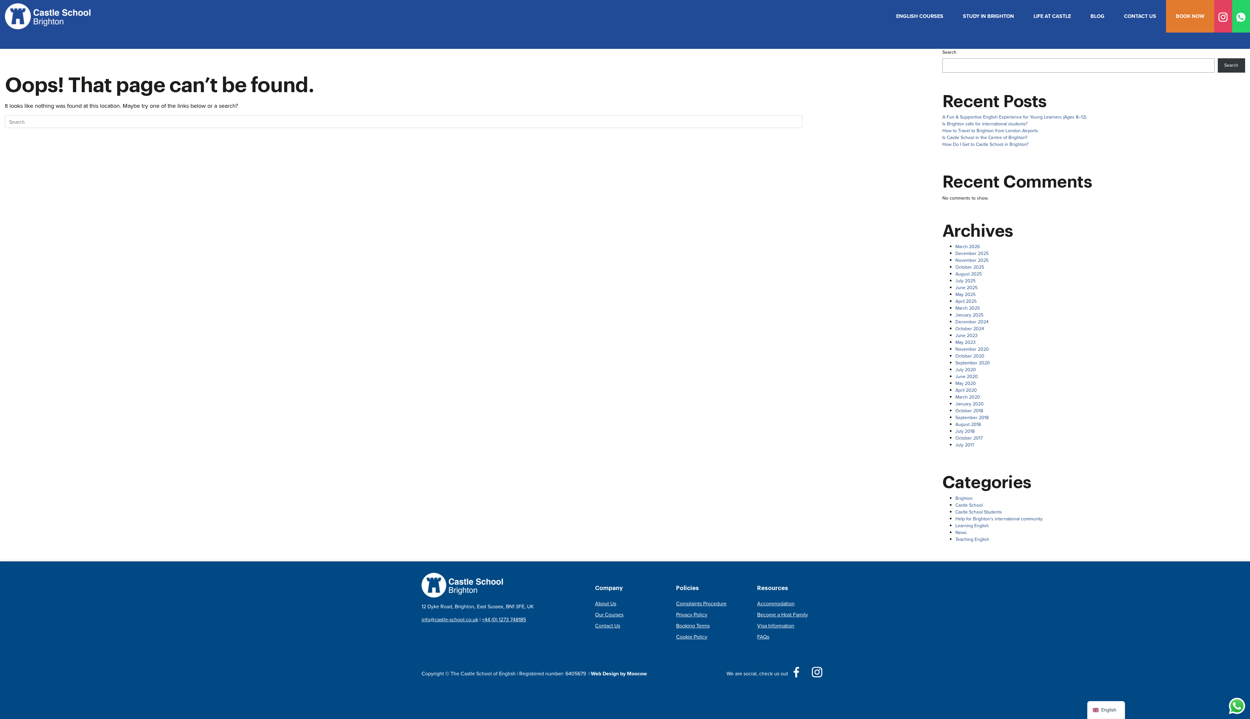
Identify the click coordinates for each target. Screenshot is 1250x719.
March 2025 (967, 308)
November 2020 (972, 349)
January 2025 (969, 315)
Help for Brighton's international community (999, 518)
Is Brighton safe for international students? (984, 123)
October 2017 (969, 438)
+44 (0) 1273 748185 (504, 619)
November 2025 (972, 260)
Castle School (969, 505)
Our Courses (609, 614)
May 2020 (965, 383)
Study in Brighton (988, 16)
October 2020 (969, 356)
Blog (1097, 16)
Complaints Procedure (701, 603)
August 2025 (968, 274)
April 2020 (966, 390)
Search (949, 52)
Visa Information (775, 625)
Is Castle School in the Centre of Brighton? (984, 137)
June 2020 (966, 376)
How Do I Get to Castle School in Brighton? (985, 144)
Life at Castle (1052, 16)
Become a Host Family (782, 614)
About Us (605, 603)
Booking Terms (693, 625)
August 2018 (968, 424)
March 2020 (967, 397)
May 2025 (965, 294)
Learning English (972, 525)
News (961, 532)
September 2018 (972, 417)
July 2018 (965, 431)
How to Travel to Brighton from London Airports (990, 130)
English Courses (919, 16)
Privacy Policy (691, 614)
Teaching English (972, 539)
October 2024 (969, 328)
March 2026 (967, 246)
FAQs (763, 637)
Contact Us (1140, 16)
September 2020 (972, 363)
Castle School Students (978, 512)
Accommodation (776, 603)
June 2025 (966, 287)
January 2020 (969, 404)
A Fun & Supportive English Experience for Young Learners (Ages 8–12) (1014, 117)
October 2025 (969, 267)
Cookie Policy (691, 637)
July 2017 (964, 445)
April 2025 (966, 301)
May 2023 (965, 342)
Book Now (1190, 16)
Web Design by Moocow (619, 673)
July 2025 (965, 280)
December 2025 (972, 253)
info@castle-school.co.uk (450, 619)
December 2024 (972, 321)
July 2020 (965, 369)
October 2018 (969, 410)
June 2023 (966, 335)
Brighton (964, 498)
